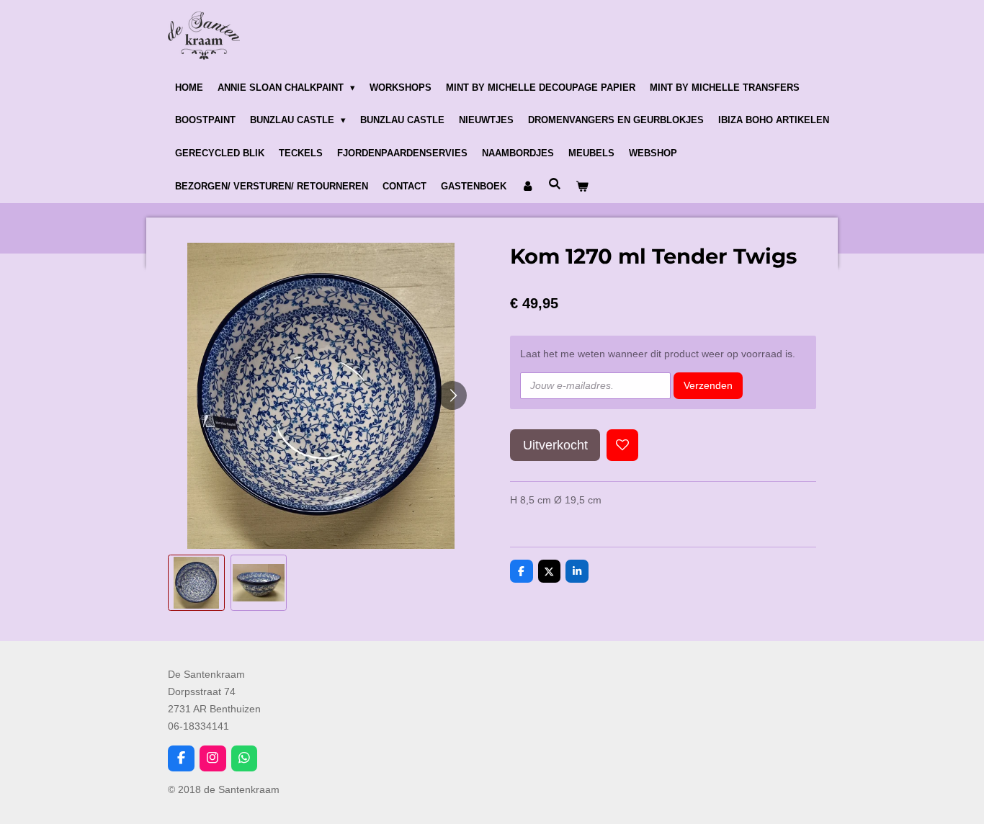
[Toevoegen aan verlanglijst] (622, 445)
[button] (196, 583)
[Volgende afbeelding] (452, 395)
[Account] (527, 186)
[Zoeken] (554, 184)
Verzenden (708, 385)
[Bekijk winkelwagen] (582, 186)
